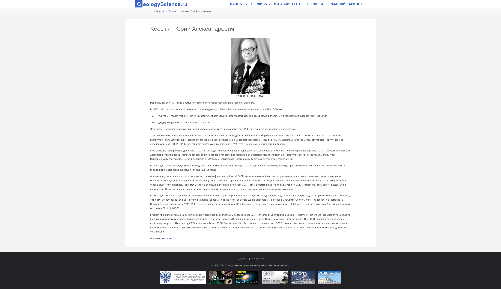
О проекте (258, 259)
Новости (242, 259)
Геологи (160, 11)
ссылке (168, 238)
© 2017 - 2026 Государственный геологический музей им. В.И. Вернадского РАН (250, 265)
